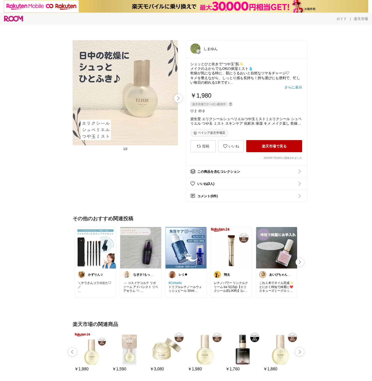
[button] (195, 48)
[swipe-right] (178, 98)
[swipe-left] (72, 352)
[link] (95, 247)
